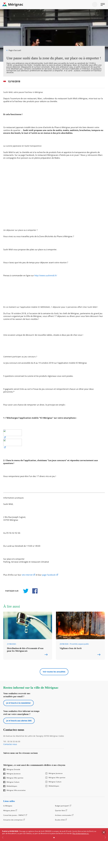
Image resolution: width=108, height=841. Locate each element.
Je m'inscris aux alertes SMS (19, 720)
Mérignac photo (9, 810)
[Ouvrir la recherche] (94, 4)
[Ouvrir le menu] (103, 4)
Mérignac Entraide (13, 769)
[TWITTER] (26, 591)
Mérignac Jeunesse (14, 774)
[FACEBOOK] (33, 591)
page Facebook (49, 574)
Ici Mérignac (7, 806)
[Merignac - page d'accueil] (54, 5)
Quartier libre (60, 810)
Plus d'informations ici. (80, 833)
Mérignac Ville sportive (15, 778)
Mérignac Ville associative (16, 790)
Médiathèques (12, 786)
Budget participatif (62, 806)
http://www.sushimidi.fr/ (45, 275)
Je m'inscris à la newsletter (18, 703)
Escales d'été (60, 820)
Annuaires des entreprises (13, 820)
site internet (27, 574)
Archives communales (63, 815)
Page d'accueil (15, 50)
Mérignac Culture (13, 782)
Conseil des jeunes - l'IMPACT (14, 815)
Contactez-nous (10, 744)
